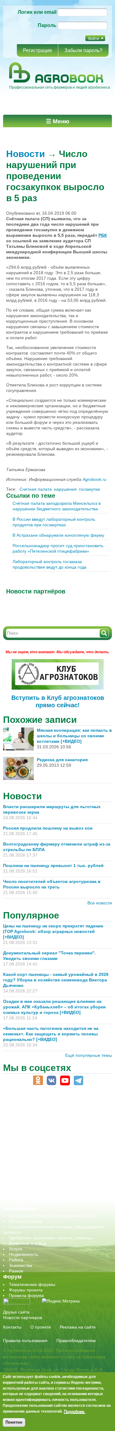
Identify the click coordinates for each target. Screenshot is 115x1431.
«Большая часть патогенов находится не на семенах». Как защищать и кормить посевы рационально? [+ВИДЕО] (50, 1034)
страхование (21, 1180)
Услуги (15, 1248)
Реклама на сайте (78, 1327)
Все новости (99, 902)
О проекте (40, 1327)
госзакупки (89, 489)
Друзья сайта (16, 1312)
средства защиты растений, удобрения (48, 1174)
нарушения (65, 489)
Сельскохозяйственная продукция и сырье (52, 1215)
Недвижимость (23, 1254)
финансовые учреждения (34, 1191)
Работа (16, 1259)
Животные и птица (27, 1243)
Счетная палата (36, 489)
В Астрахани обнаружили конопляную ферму (58, 535)
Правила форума (26, 1295)
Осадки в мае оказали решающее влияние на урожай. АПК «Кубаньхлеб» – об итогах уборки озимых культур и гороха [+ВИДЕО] (54, 1007)
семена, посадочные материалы (42, 1169)
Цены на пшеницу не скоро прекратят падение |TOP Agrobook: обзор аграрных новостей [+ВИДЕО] (53, 931)
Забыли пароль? (83, 50)
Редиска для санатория (62, 759)
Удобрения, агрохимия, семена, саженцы (51, 1237)
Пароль (47, 25)
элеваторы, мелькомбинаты (37, 1197)
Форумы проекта (26, 1289)
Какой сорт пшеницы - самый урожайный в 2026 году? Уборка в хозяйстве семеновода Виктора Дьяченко (56, 980)
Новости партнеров (22, 1317)
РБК (102, 235)
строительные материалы (35, 1186)
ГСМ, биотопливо (26, 1130)
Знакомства (20, 1265)
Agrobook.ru (94, 479)
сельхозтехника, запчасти (34, 1163)
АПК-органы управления (33, 1114)
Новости (25, 154)
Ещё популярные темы (88, 1055)
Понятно (14, 1422)
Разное (16, 1270)
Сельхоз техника (25, 1221)
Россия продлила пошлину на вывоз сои (48, 828)
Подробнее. (74, 1411)
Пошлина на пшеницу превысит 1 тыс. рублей (56, 865)
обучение (18, 1152)
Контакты (12, 1327)
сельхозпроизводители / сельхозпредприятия (55, 1158)
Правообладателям (76, 1340)
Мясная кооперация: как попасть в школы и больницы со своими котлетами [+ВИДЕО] (74, 736)
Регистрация (37, 50)
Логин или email (37, 12)
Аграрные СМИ (24, 1202)
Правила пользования (25, 1340)
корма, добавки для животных (39, 1136)
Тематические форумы (32, 1284)
